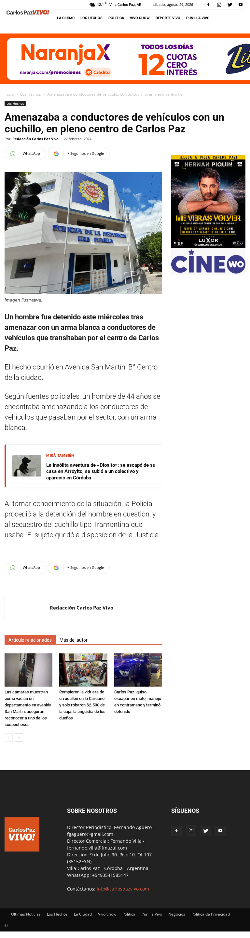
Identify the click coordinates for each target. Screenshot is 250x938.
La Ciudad (66, 18)
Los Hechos (91, 18)
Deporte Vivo (168, 18)
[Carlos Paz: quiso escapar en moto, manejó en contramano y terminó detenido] (138, 669)
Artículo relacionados (30, 640)
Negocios (176, 914)
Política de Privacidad (210, 914)
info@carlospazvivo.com (123, 889)
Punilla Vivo (198, 18)
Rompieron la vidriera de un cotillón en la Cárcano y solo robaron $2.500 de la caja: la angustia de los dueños (82, 705)
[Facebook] (208, 4)
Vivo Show (140, 18)
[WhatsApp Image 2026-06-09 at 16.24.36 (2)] (208, 246)
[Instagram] (219, 4)
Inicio (9, 94)
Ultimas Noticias (26, 914)
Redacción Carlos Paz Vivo (35, 138)
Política (116, 18)
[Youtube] (240, 4)
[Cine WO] (208, 272)
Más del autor (74, 640)
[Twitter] (230, 4)
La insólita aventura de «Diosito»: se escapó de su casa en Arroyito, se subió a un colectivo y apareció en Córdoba (100, 471)
